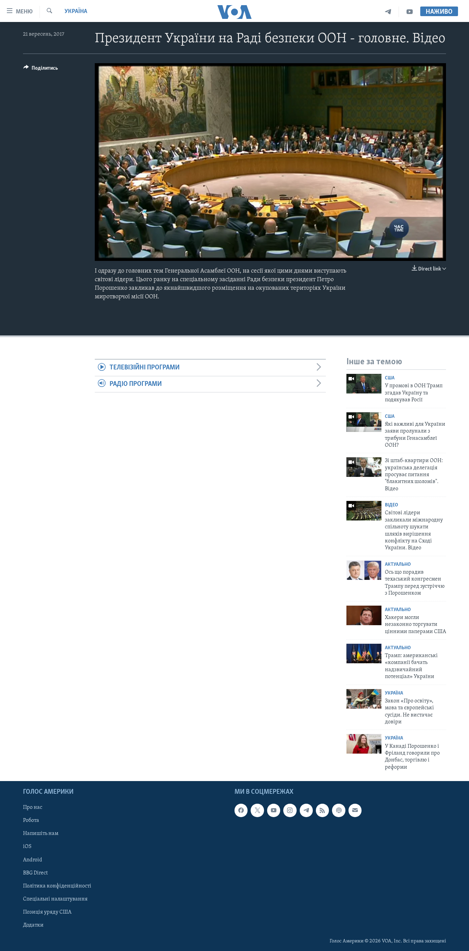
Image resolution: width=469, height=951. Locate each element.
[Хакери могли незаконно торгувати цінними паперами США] (363, 615)
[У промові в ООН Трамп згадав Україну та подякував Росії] (363, 383)
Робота (31, 821)
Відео (391, 505)
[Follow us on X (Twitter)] (257, 810)
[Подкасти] (338, 810)
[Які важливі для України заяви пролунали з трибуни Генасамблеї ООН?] (363, 422)
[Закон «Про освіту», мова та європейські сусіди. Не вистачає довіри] (363, 699)
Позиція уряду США (47, 912)
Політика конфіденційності (57, 886)
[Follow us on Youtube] (273, 810)
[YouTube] (409, 12)
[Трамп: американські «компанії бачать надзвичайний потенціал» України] (363, 653)
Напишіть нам (40, 834)
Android (32, 860)
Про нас (32, 808)
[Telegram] (388, 12)
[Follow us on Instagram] (289, 810)
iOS (27, 847)
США (389, 378)
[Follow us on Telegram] (306, 810)
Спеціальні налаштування (55, 899)
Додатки (33, 925)
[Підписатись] (355, 810)
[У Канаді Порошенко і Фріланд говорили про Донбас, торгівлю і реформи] (363, 744)
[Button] (40, 69)
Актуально (398, 564)
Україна (76, 12)
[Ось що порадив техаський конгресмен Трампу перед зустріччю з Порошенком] (363, 570)
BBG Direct (35, 873)
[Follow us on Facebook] (241, 810)
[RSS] (322, 810)
